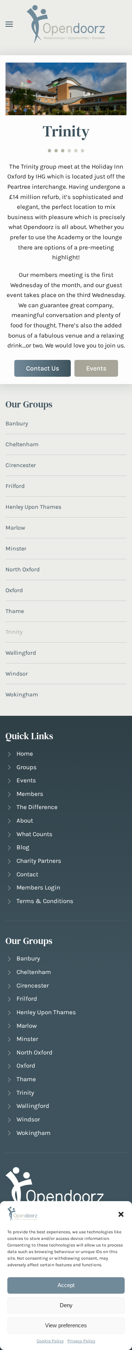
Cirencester (21, 465)
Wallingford (21, 652)
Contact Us (42, 368)
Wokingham (22, 694)
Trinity (14, 631)
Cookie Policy (50, 1340)
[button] (121, 1214)
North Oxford (23, 569)
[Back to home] (66, 24)
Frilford (15, 485)
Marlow (15, 527)
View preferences (66, 1325)
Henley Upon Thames (33, 506)
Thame (15, 611)
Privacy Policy (81, 1340)
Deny (66, 1305)
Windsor (17, 673)
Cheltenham (22, 444)
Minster (16, 548)
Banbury (17, 423)
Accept (66, 1285)
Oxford (14, 590)
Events (96, 368)
